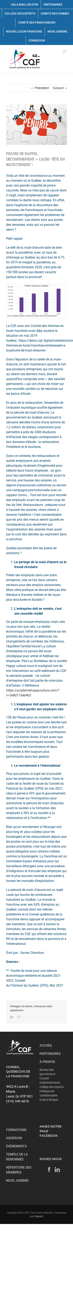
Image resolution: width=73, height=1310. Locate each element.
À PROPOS (47, 1062)
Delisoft (39, 1216)
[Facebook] (49, 1169)
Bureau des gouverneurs (47, 1072)
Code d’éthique (49, 1099)
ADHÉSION (14, 1138)
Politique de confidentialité (48, 1093)
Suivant (58, 88)
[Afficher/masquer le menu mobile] (65, 51)
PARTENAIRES (50, 1054)
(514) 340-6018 (17, 1101)
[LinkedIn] (57, 1169)
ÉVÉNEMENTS (16, 1146)
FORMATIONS (16, 1130)
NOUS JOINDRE (17, 1180)
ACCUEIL (46, 1045)
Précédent (42, 88)
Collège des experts (52, 1086)
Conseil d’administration (50, 1080)
